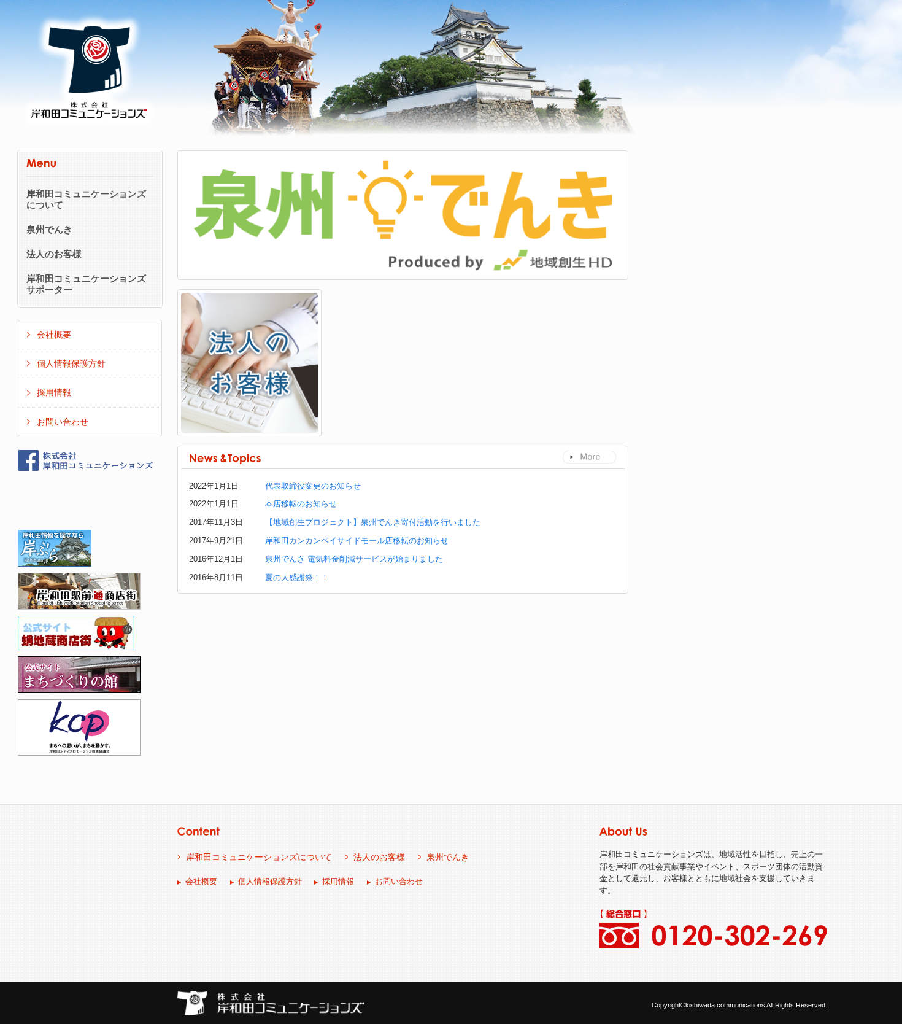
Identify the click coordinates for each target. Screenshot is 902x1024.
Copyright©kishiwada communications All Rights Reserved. (739, 1005)
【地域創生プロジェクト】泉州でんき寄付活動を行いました (372, 522)
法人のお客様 (54, 254)
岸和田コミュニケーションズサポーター (86, 284)
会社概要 (54, 334)
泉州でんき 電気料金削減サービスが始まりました (354, 559)
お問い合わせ (62, 422)
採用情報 (54, 392)
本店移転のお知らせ (301, 503)
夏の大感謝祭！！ (297, 577)
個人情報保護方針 (71, 363)
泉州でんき (49, 230)
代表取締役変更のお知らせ (313, 486)
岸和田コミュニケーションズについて (86, 199)
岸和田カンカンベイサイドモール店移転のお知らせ (357, 540)
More (589, 457)
